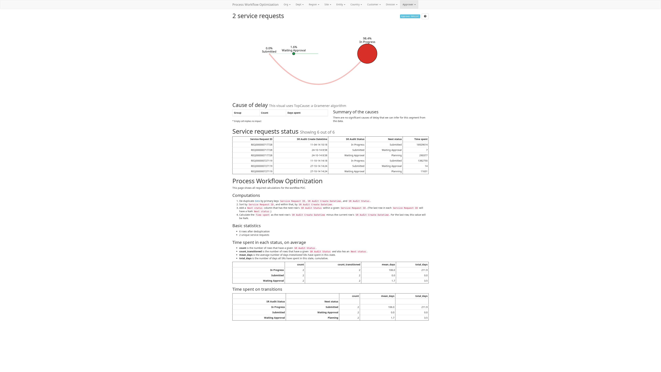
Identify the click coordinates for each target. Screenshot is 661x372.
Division (391, 4)
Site (326, 4)
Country (355, 4)
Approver (408, 4)
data (257, 201)
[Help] (425, 16)
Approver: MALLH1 (410, 16)
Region (313, 4)
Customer (373, 4)
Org (286, 4)
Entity (340, 4)
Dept (299, 4)
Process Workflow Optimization (255, 4)
